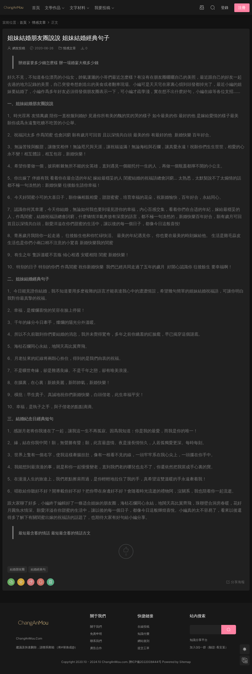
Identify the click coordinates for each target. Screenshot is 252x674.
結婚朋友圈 (17, 569)
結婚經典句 (38, 569)
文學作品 (53, 7)
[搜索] (212, 7)
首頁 (36, 7)
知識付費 (143, 634)
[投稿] (201, 7)
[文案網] (13, 7)
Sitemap (185, 662)
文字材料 (77, 7)
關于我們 (96, 626)
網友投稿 (18, 48)
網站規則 (143, 641)
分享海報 (237, 582)
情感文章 (69, 48)
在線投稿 (143, 626)
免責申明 (96, 634)
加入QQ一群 (198, 647)
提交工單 (143, 648)
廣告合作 (96, 648)
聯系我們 (96, 641)
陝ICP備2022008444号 (145, 662)
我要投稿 (102, 7)
